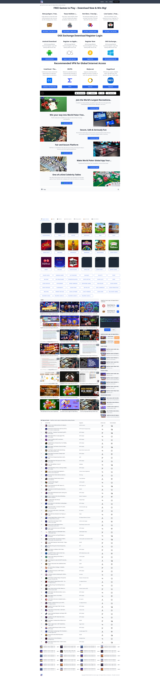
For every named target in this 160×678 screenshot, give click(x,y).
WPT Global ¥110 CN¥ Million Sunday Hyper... (57, 503)
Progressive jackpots (73, 279)
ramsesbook (73, 252)
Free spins (46, 291)
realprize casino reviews (74, 295)
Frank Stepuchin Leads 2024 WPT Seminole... (57, 560)
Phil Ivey (50, 476)
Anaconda (59, 252)
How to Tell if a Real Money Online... (55, 524)
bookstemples (100, 252)
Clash (113, 235)
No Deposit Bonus (115, 399)
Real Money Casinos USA (53, 525)
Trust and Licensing (119, 408)
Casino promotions (113, 287)
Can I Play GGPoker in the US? (54, 464)
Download (116, 1)
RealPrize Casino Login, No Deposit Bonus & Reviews (100, 675)
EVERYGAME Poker (52, 533)
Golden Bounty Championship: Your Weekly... (57, 442)
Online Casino (109, 399)
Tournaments (59, 287)
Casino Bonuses (110, 404)
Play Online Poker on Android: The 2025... (57, 506)
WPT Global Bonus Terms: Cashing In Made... (57, 467)
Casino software (73, 291)
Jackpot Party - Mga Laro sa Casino (100, 269)
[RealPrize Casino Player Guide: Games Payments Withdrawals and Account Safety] (103, 367)
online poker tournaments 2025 (54, 540)
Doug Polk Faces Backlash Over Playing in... (57, 513)
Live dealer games (60, 279)
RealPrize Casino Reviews (111, 359)
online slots (50, 611)
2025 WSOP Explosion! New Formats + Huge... (57, 542)
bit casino (50, 511)
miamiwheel (87, 252)
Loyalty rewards (87, 291)
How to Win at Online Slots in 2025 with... (57, 609)
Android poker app (52, 508)
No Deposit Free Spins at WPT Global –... (56, 570)
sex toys (50, 575)
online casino (51, 426)
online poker (51, 483)
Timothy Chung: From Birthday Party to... (56, 584)
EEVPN (69, 69)
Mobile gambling (73, 283)
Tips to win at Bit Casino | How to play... (56, 510)
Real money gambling (114, 291)
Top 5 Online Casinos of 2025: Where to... (56, 588)
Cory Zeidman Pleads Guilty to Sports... (56, 478)
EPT (49, 547)
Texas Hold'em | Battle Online (70, 14)
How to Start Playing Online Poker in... (56, 556)
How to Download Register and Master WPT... (57, 613)
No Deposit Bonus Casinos (53, 518)
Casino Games (115, 368)
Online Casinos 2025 (52, 589)
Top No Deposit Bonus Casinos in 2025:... (56, 517)
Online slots (100, 279)
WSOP (49, 490)
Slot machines (73, 275)
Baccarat (60, 269)
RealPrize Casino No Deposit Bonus (113, 355)
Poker (111, 1)
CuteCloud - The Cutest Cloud (49, 69)
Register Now (90, 41)
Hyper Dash (50, 625)
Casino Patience (114, 252)
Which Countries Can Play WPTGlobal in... (57, 535)
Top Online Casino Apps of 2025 (55, 521)
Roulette (100, 275)
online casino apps (52, 522)
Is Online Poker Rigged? (53, 482)
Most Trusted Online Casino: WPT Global (56, 528)
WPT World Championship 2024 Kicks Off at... (57, 428)
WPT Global (50, 433)
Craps (113, 279)
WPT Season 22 (51, 486)
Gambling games (60, 275)
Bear (100, 235)
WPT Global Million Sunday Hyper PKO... (56, 435)
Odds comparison (100, 287)
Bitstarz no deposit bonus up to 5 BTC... (56, 602)
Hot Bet (73, 235)
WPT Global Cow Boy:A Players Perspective (57, 577)
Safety (114, 408)
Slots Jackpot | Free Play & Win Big (49, 14)
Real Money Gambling (117, 404)
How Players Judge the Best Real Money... (57, 450)
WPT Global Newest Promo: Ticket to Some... (57, 641)
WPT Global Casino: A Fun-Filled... (55, 595)
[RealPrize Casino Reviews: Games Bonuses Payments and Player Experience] (103, 358)
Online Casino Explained (53, 472)
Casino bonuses (46, 283)
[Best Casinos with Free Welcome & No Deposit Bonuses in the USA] (103, 398)
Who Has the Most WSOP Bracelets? (55, 634)
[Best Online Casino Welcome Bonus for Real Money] (103, 403)
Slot (107, 1)
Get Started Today (93, 108)
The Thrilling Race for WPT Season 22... (56, 485)
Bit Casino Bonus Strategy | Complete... (56, 567)
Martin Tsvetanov (51, 497)
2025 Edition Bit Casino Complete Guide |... (57, 599)
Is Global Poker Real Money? (54, 499)
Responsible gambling (87, 283)
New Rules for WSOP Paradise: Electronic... (57, 489)
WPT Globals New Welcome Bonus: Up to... (57, 592)
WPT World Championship (53, 430)
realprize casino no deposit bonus (60, 295)
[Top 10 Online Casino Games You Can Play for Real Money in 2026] (103, 411)
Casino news (100, 291)
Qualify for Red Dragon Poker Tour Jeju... (56, 606)
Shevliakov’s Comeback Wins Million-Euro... (57, 620)
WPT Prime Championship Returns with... (57, 457)
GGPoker (50, 465)
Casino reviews (113, 283)
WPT (49, 458)
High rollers (100, 283)
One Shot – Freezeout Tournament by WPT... (57, 432)
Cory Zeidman (51, 479)
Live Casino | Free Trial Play (110, 14)
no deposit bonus (52, 582)
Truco (59, 235)
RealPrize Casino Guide (117, 350)
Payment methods (60, 291)
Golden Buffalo (46, 235)
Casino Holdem (73, 269)
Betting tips (87, 287)
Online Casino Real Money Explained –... (56, 471)
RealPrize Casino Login (110, 363)
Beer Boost (86, 235)
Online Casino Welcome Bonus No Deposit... (57, 425)
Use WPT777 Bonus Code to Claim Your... (56, 553)
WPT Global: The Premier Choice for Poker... (57, 446)
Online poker (73, 287)
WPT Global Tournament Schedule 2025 (56, 453)
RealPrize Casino (109, 350)
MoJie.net (90, 69)
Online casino (46, 275)
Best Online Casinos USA (53, 451)
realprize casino (46, 295)
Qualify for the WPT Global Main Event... (56, 616)
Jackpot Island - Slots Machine (114, 269)
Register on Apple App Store (69, 41)
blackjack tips (51, 639)
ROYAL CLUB (86, 269)
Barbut (46, 269)
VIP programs (60, 283)
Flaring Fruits (46, 252)
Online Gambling (110, 408)
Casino (102, 1)
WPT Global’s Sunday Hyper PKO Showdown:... (58, 631)
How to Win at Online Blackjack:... (55, 638)
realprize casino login (87, 295)
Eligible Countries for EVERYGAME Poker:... (57, 531)
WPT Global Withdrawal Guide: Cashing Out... (57, 492)
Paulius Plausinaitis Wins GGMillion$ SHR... (57, 563)
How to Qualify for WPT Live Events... (56, 439)
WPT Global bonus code (53, 554)
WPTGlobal (50, 536)
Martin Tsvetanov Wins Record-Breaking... (57, 496)
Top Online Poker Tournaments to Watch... (57, 538)
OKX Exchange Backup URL (110, 41)
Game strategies (46, 287)
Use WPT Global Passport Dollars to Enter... (57, 627)
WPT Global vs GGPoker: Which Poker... (56, 549)
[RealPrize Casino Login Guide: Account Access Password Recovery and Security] (103, 362)
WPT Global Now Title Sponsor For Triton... (57, 460)
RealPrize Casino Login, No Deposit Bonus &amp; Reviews (53, 5)
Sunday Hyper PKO (52, 632)
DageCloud (110, 69)
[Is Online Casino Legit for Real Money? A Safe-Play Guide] (103, 407)
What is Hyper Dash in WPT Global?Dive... (57, 624)
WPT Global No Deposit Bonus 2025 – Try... (57, 581)
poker (49, 564)
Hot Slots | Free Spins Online (90, 14)
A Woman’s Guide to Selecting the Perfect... (57, 574)
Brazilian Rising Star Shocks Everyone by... (57, 545)
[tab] (45, 219)
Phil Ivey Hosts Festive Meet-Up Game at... (57, 474)
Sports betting (86, 279)
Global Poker (51, 501)
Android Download (49, 41)
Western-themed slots (53, 579)
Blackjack (86, 275)
